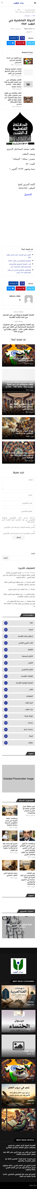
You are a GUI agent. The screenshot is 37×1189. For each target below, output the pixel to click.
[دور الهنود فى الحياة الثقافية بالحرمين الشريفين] (28, 61)
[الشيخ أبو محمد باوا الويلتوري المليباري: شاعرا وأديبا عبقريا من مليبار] (9, 836)
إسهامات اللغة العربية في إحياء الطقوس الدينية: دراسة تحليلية (11, 821)
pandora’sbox (30, 594)
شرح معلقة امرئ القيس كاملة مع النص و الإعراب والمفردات (19, 583)
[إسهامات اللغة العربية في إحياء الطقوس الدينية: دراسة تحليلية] (9, 810)
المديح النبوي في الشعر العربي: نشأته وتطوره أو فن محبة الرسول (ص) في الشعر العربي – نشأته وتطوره (19, 575)
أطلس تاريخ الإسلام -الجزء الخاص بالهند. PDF (18, 256)
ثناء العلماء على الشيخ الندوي (17, 589)
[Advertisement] (18, 225)
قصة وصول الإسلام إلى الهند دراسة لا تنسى (18, 926)
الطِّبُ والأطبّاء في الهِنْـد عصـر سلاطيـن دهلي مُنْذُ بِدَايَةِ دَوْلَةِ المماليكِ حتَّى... (21, 407)
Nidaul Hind (28, 28)
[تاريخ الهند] (18, 1070)
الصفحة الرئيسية (30, 10)
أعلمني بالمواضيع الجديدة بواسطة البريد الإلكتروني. (19, 533)
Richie (33, 589)
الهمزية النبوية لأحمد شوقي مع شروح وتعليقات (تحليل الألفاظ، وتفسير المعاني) (20, 1146)
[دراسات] (18, 996)
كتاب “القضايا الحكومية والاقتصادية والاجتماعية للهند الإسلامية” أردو (20, 265)
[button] (4, 927)
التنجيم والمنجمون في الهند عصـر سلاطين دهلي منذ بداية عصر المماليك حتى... (20, 455)
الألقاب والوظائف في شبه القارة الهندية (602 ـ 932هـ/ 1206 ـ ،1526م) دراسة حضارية (12, 83)
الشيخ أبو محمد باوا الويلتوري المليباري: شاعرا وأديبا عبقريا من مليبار (9, 847)
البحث (33, 553)
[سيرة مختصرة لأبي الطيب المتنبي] (9, 865)
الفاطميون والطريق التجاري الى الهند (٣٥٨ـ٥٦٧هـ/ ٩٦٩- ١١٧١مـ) (19, 271)
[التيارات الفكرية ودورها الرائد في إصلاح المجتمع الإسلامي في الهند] (28, 72)
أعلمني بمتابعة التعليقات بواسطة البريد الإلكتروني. (19, 527)
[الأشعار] (18, 1095)
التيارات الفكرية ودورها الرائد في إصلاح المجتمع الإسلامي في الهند (13, 71)
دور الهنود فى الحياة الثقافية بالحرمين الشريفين (13, 60)
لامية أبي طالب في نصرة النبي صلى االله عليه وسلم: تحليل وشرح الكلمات (19, 1153)
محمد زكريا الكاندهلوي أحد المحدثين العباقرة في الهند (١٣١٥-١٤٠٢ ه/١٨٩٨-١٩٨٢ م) (19, 603)
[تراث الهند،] (18, 1046)
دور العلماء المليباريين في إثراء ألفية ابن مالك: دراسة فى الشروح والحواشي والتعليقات (27, 878)
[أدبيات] (18, 1120)
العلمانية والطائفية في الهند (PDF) (19, 260)
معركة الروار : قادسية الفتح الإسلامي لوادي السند (22, 432)
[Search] (2, 3)
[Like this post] (21, 38)
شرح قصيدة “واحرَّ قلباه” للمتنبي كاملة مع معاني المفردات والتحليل (20, 1159)
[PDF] (18, 1021)
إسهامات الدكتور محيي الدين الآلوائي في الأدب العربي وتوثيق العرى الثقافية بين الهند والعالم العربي (27, 849)
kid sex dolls (31, 582)
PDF (18, 10)
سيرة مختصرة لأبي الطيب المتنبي (10, 874)
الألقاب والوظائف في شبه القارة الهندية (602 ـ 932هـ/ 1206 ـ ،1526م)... (19, 385)
